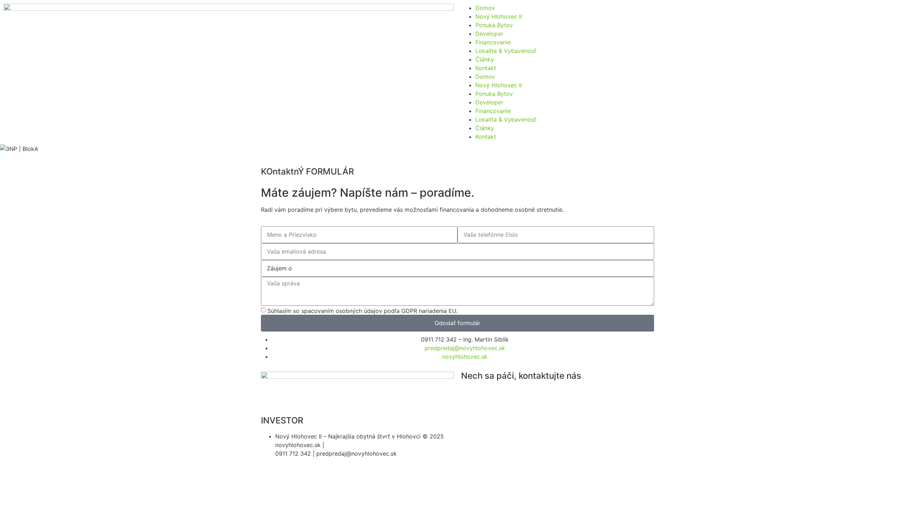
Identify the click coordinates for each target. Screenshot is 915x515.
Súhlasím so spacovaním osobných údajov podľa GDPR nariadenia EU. (362, 310)
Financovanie (493, 42)
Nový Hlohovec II (498, 16)
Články (484, 59)
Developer (489, 33)
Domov (485, 7)
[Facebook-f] (490, 396)
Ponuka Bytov (494, 25)
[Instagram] (470, 396)
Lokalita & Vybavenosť (505, 50)
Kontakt (485, 68)
